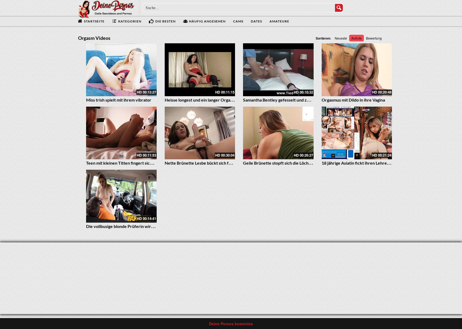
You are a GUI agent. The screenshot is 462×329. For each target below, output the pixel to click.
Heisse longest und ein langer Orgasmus (202, 99)
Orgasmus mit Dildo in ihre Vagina (353, 99)
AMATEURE (279, 21)
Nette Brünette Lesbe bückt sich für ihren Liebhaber (214, 162)
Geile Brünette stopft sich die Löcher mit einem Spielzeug (297, 162)
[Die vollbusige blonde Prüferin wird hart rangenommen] (121, 196)
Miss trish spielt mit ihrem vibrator (118, 99)
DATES (256, 21)
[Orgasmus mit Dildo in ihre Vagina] (357, 69)
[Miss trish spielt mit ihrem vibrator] (121, 69)
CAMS (238, 21)
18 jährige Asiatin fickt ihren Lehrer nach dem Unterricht (375, 162)
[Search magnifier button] (339, 8)
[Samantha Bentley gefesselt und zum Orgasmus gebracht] (278, 69)
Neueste (341, 38)
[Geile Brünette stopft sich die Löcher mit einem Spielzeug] (278, 133)
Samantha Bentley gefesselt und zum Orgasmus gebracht (297, 99)
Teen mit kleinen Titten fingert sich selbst (125, 162)
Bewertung (374, 38)
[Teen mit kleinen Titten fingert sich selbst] (121, 133)
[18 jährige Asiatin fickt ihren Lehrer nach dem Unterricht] (357, 133)
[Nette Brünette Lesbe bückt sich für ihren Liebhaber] (200, 133)
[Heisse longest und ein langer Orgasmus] (200, 69)
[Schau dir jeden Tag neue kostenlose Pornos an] (106, 8)
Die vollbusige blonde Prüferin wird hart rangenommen (138, 226)
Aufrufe (356, 38)
